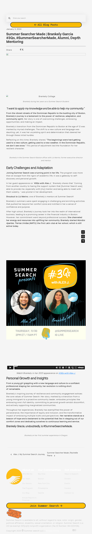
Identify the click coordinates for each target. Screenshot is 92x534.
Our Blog (25, 493)
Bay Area (41, 474)
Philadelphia (43, 488)
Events (67, 483)
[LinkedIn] (73, 530)
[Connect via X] (23, 50)
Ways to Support (71, 474)
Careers (68, 488)
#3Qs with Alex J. (67, 373)
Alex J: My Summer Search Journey (29, 454)
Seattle (41, 493)
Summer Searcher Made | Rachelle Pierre (62, 454)
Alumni (63, 38)
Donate (68, 479)
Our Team (26, 479)
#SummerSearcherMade (36, 38)
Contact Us (69, 493)
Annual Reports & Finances (29, 499)
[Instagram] (75, 530)
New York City (44, 483)
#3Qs (10, 38)
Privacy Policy (52, 530)
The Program (27, 488)
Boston (41, 479)
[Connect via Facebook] (21, 50)
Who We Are (27, 474)
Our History (27, 483)
